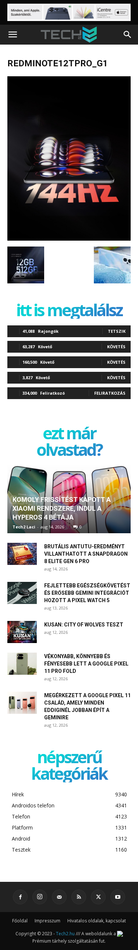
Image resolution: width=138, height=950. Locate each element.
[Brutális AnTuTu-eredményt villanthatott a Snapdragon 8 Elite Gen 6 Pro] (22, 554)
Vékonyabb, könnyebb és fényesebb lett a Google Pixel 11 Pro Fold (86, 663)
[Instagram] (39, 897)
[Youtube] (117, 897)
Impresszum (47, 921)
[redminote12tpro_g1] (69, 239)
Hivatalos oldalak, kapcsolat (96, 921)
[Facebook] (20, 897)
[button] (12, 35)
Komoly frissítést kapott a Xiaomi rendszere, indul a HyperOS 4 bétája (62, 508)
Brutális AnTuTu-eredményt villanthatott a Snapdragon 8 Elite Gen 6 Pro (86, 554)
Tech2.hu (65, 933)
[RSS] (78, 897)
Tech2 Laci (24, 527)
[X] (98, 897)
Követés (116, 346)
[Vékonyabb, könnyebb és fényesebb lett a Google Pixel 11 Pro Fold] (22, 664)
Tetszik (116, 331)
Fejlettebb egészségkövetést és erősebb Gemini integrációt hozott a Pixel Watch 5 (87, 593)
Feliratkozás (109, 393)
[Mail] (59, 897)
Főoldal (20, 921)
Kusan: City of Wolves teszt (83, 625)
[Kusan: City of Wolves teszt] (22, 632)
